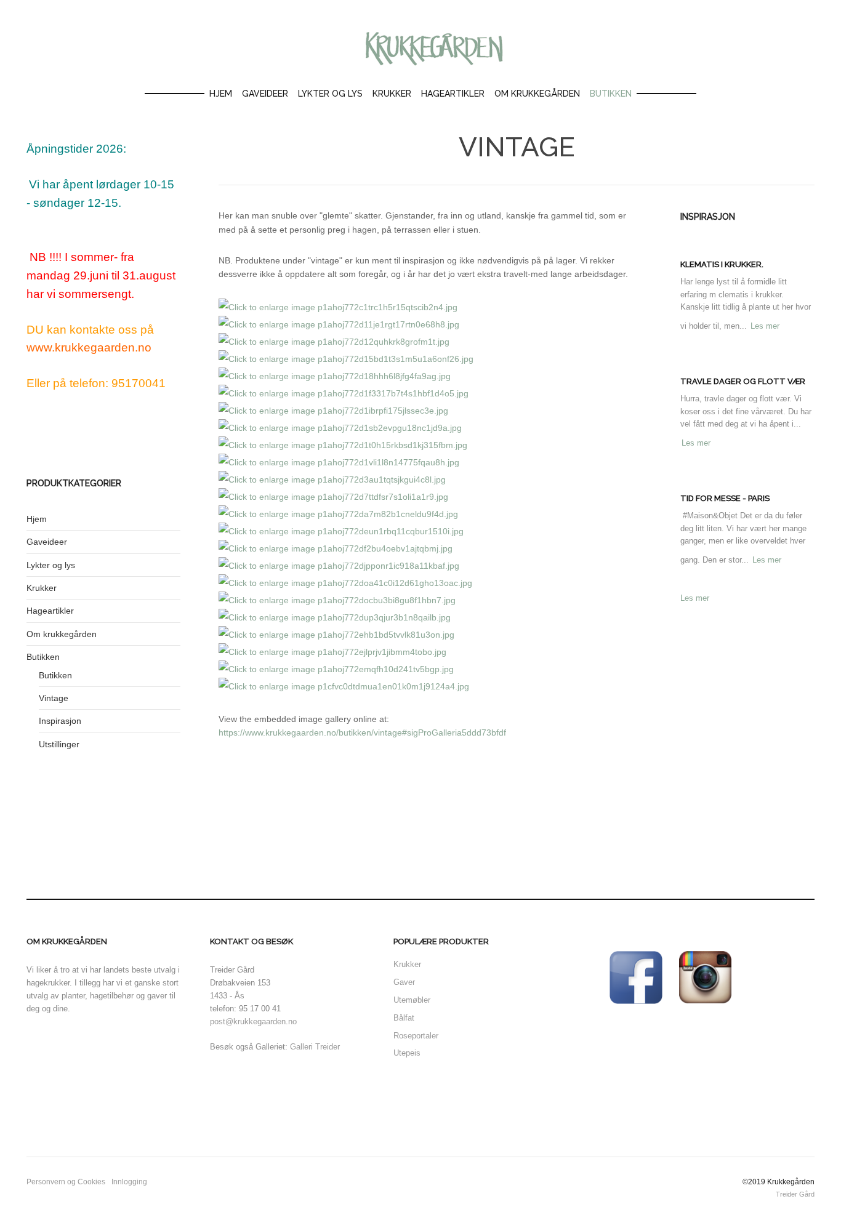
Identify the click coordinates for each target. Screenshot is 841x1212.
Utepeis (408, 1052)
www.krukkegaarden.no (88, 347)
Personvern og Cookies (65, 1182)
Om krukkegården (537, 93)
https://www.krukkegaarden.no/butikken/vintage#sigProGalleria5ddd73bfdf (362, 732)
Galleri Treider (315, 1046)
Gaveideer (265, 93)
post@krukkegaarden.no (253, 1021)
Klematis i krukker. (721, 264)
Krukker (391, 93)
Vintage (53, 698)
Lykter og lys (330, 93)
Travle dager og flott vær (742, 381)
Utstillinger (59, 744)
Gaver (404, 982)
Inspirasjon (60, 721)
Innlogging (129, 1182)
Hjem (220, 93)
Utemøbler (411, 1000)
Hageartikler (453, 93)
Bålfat (403, 1017)
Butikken (611, 93)
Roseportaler (415, 1035)
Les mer (764, 326)
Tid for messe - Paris (725, 498)
